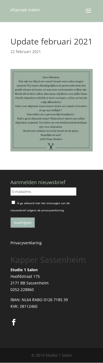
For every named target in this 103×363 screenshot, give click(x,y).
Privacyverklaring (26, 242)
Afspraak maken (25, 9)
